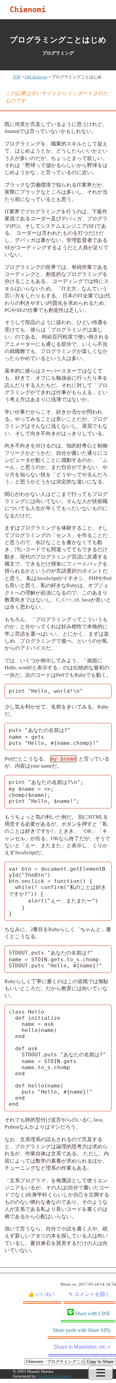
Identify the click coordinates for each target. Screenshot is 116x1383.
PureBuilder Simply (54, 1376)
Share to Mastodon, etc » (81, 1347)
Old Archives (36, 77)
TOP (17, 77)
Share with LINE (92, 1313)
